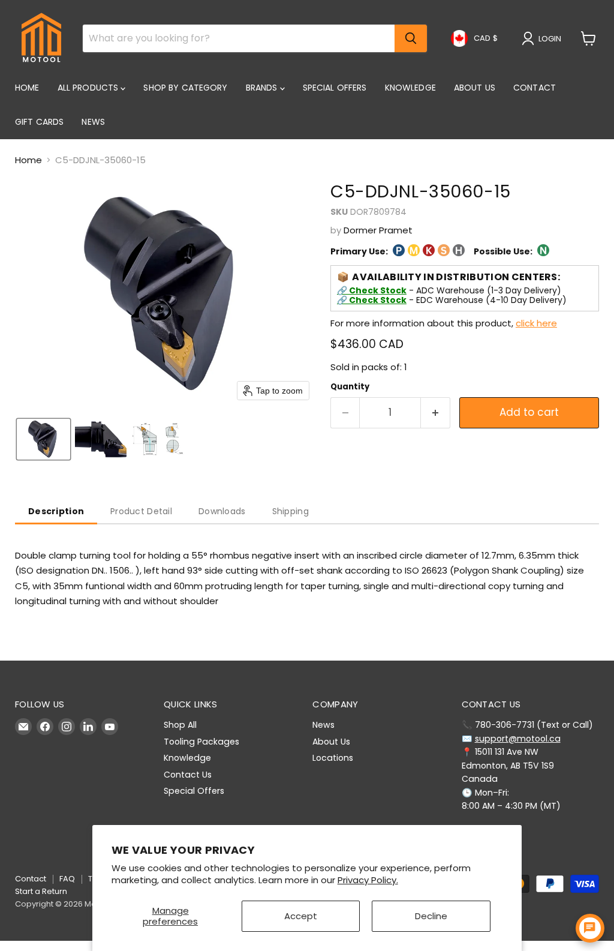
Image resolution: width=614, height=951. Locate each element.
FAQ (67, 878)
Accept (300, 916)
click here (536, 323)
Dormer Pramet (378, 230)
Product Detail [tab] (141, 511)
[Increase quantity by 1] (435, 412)
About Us (474, 88)
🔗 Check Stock (372, 290)
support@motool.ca (518, 739)
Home (27, 88)
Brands (263, 88)
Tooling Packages (201, 742)
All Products (89, 88)
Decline (431, 916)
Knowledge (410, 88)
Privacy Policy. (368, 880)
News (93, 122)
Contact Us (188, 775)
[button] (544, 38)
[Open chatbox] (590, 928)
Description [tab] (56, 511)
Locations (332, 758)
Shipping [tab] (290, 511)
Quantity (349, 386)
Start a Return (41, 891)
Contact (534, 88)
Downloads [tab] (222, 511)
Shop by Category (185, 88)
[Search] (411, 38)
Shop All (180, 725)
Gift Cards (39, 122)
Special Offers (335, 88)
